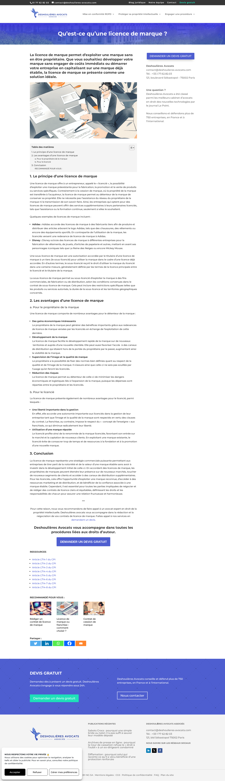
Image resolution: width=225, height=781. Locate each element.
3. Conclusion (39, 165)
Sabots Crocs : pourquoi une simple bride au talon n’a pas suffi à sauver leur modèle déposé (110, 733)
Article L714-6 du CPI (44, 579)
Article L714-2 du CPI (44, 563)
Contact (171, 3)
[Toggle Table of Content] (130, 147)
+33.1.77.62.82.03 (162, 73)
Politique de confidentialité (137, 775)
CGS (118, 775)
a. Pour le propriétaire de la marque (51, 159)
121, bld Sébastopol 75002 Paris (165, 737)
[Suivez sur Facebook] (160, 750)
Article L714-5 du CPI (44, 575)
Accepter (15, 772)
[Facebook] (69, 643)
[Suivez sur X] (154, 750)
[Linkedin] (46, 643)
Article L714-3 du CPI (44, 567)
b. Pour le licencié (43, 162)
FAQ (156, 775)
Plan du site (167, 775)
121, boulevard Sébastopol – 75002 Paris (170, 77)
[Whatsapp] (58, 643)
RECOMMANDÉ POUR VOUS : (48, 168)
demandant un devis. (83, 519)
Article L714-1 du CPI (44, 559)
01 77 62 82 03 (40, 2)
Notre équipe (156, 3)
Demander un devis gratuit (170, 56)
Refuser (37, 772)
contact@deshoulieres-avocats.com (168, 69)
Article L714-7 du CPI (44, 583)
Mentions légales (104, 775)
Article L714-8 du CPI (44, 587)
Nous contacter (132, 695)
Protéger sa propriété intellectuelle (138, 14)
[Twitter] (35, 643)
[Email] (80, 643)
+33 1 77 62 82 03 (162, 733)
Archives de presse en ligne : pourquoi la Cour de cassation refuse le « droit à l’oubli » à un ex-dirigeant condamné (111, 745)
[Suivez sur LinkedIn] (148, 750)
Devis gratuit (187, 3)
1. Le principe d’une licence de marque (53, 152)
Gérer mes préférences (64, 772)
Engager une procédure (178, 14)
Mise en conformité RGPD (97, 14)
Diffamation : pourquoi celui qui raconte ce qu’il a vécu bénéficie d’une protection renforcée (112, 757)
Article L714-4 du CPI (44, 571)
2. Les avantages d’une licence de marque (55, 155)
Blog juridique (137, 3)
